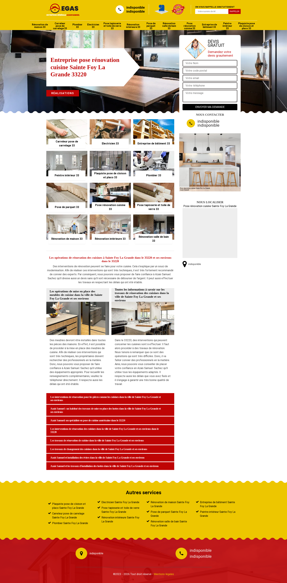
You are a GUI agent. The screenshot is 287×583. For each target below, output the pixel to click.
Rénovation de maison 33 (40, 25)
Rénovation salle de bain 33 (169, 26)
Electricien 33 (93, 25)
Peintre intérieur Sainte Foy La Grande (217, 513)
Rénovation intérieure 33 (133, 25)
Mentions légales (164, 574)
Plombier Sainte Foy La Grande (70, 523)
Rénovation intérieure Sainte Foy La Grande (120, 519)
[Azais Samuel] (61, 9)
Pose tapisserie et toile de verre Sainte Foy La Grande (120, 509)
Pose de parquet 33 (150, 26)
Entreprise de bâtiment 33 (209, 25)
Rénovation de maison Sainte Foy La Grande (170, 504)
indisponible (135, 7)
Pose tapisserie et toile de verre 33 (112, 26)
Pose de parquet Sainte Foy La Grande (169, 513)
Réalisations (62, 93)
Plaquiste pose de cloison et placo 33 (246, 26)
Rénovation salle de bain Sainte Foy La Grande (169, 523)
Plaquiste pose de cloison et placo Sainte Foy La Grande (69, 505)
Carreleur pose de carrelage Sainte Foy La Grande (68, 515)
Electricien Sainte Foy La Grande (120, 502)
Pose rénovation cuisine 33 (190, 26)
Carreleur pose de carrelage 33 (60, 26)
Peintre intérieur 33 (227, 26)
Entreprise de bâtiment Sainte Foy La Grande (217, 504)
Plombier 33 (77, 25)
